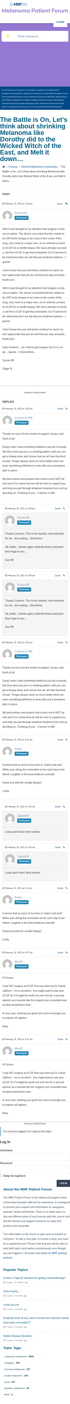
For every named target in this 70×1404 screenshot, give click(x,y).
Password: (6, 1163)
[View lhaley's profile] (7, 755)
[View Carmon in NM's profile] (7, 424)
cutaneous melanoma (19, 1356)
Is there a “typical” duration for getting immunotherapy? (34, 1278)
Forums (13, 166)
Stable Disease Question (17, 1336)
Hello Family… (12, 1291)
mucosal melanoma (17, 1369)
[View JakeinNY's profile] (10, 822)
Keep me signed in (15, 1175)
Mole (8, 1394)
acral (9, 1382)
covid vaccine (11, 1304)
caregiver (12, 1363)
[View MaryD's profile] (7, 968)
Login (60, 22)
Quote (60, 204)
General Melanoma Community (39, 166)
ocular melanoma (16, 1375)
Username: (6, 1150)
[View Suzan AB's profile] (7, 219)
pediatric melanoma (16, 1388)
